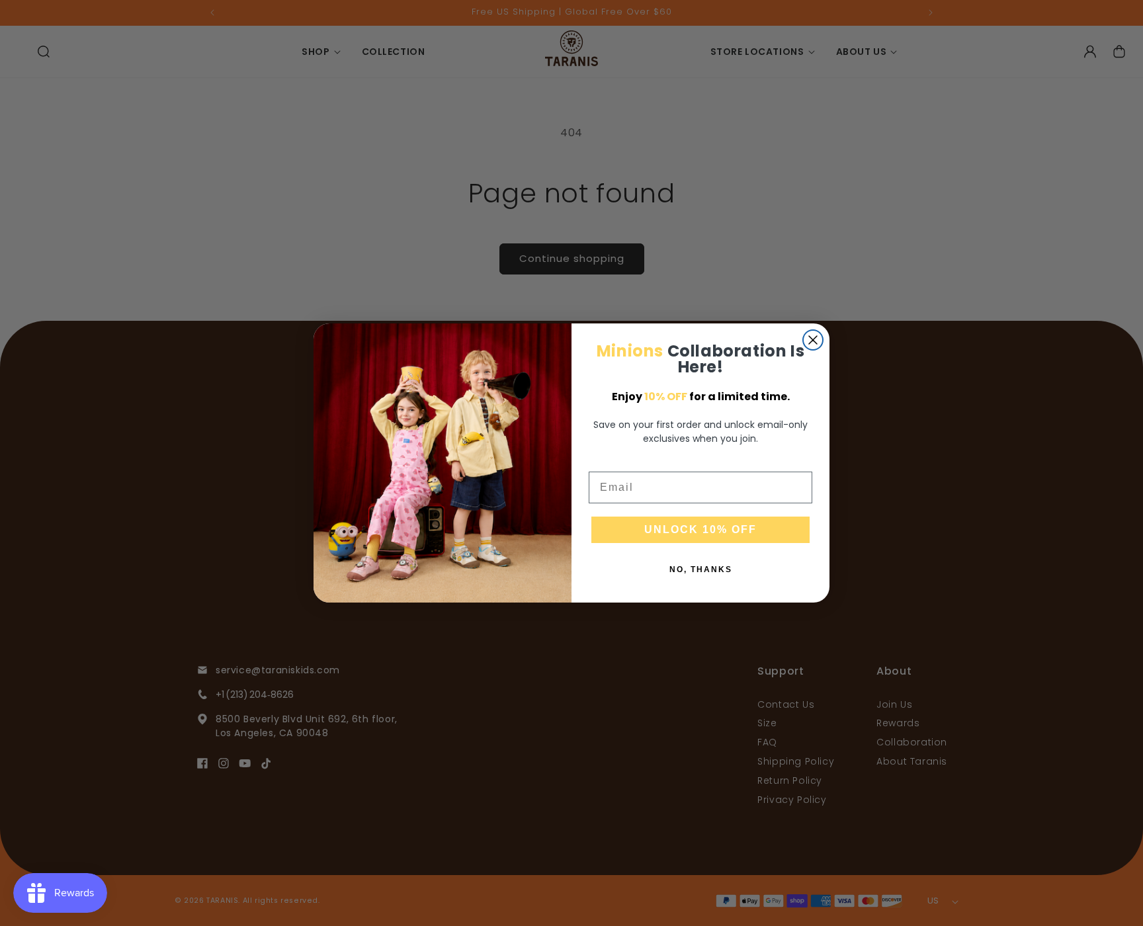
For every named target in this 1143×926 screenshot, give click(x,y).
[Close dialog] (813, 340)
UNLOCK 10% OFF (700, 529)
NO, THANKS (700, 569)
